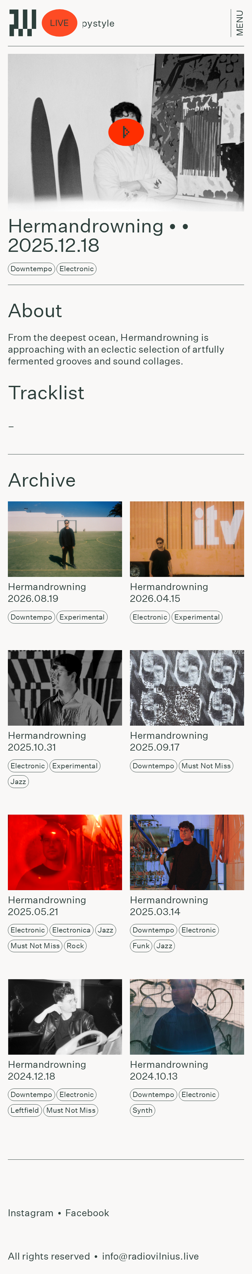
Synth (143, 1110)
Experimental (82, 617)
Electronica (71, 930)
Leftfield (24, 1110)
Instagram (30, 1213)
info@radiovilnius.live (150, 1256)
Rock (75, 945)
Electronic (76, 268)
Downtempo (31, 268)
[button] (126, 132)
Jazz (18, 781)
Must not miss (206, 765)
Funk (141, 945)
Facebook (87, 1213)
